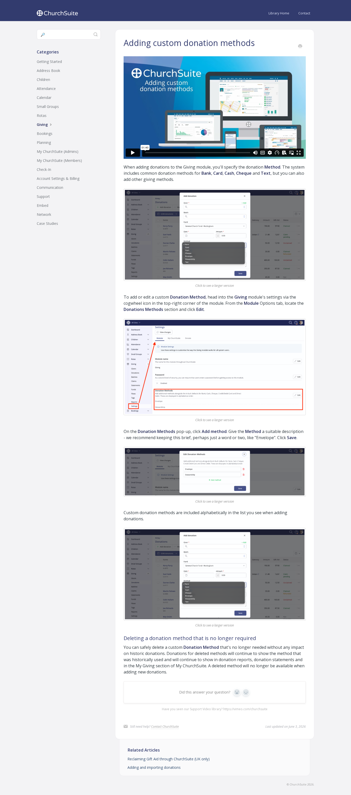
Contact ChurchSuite (165, 726)
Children (43, 79)
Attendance (46, 88)
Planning (44, 142)
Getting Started (49, 61)
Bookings (44, 133)
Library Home (279, 13)
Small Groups (48, 106)
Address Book (48, 70)
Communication (50, 187)
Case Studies (47, 223)
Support (43, 196)
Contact (304, 13)
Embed (42, 205)
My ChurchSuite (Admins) (57, 151)
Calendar (44, 97)
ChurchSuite (298, 784)
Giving (43, 124)
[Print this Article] (300, 46)
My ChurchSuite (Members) (59, 160)
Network (44, 214)
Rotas (42, 115)
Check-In (44, 169)
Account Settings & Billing (58, 178)
